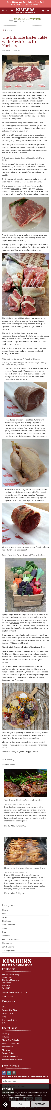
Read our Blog (9, 1072)
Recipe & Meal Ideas (11, 939)
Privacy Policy (8, 1053)
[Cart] (43, 10)
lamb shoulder (9, 235)
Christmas (6, 921)
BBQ (4, 1007)
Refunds (5, 1037)
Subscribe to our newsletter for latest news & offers (25, 1076)
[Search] (7, 11)
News (4, 928)
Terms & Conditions (10, 1043)
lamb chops (16, 189)
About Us (6, 1050)
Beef (4, 914)
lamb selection (28, 186)
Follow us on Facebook (4, 1072)
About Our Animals (10, 1040)
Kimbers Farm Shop (17, 116)
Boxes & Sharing (9, 1013)
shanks (27, 191)
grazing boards (28, 666)
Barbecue (6, 936)
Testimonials (7, 1047)
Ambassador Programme (13, 1060)
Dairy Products (8, 925)
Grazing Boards (8, 950)
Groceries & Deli (9, 1020)
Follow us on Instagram (14, 1072)
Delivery (5, 1033)
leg (30, 189)
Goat (4, 932)
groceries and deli (13, 659)
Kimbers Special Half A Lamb (18, 318)
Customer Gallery (10, 1056)
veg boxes (14, 623)
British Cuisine (8, 947)
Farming (5, 917)
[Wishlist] (12, 10)
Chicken (5, 910)
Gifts (4, 1023)
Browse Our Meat (9, 1010)
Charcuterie (7, 943)
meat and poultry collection (33, 113)
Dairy (4, 1016)
